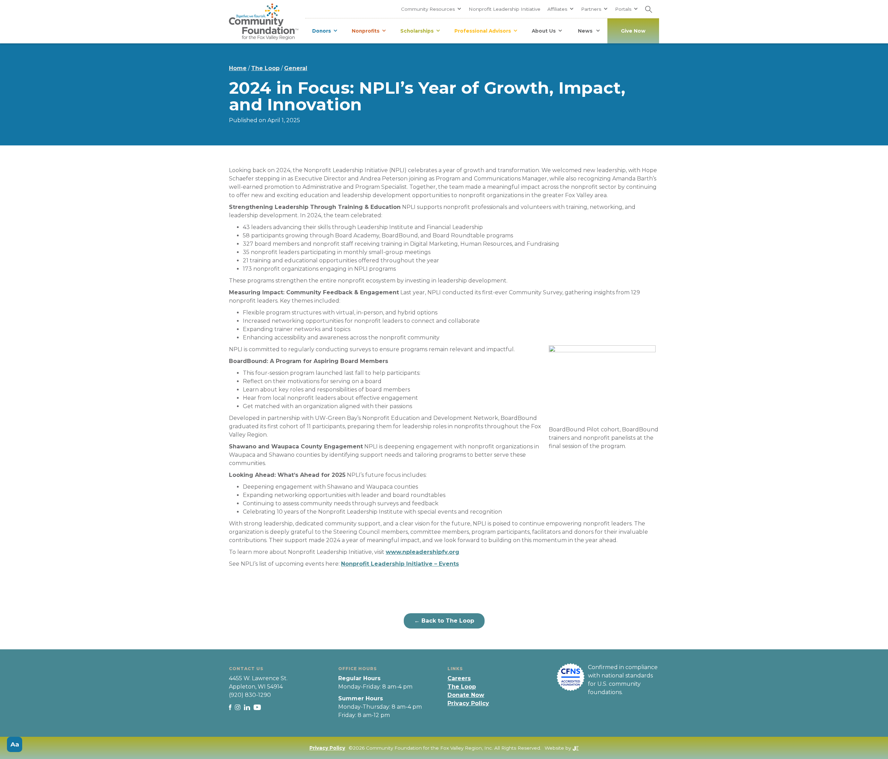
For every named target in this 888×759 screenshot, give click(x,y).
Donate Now (465, 695)
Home (238, 68)
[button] (431, 9)
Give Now (633, 31)
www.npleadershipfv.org (422, 552)
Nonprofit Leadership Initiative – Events (400, 563)
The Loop (265, 68)
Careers (459, 678)
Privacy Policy (468, 703)
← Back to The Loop (444, 620)
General (295, 68)
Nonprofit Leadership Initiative (504, 9)
